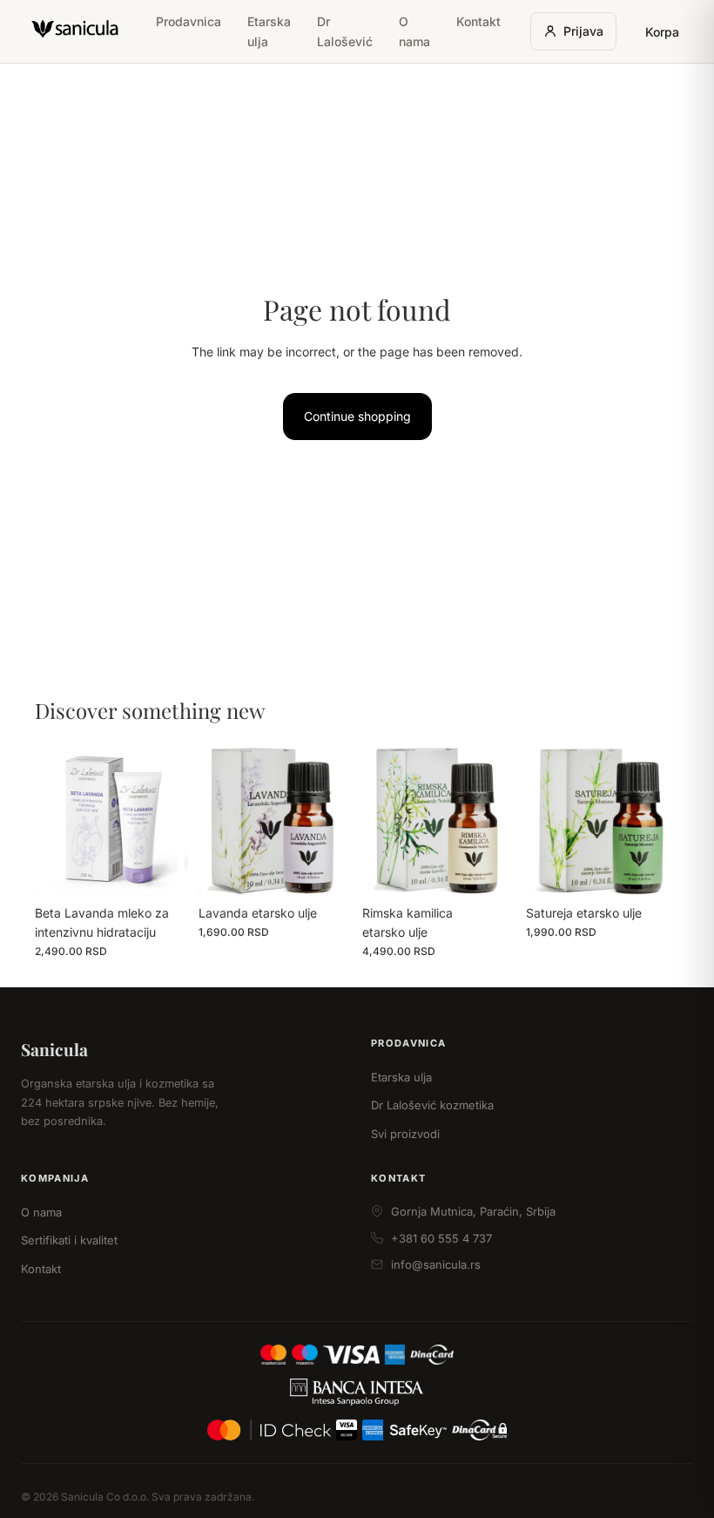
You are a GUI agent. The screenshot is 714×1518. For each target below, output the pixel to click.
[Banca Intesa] (357, 1392)
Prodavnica (188, 21)
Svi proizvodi (405, 1134)
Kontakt (478, 21)
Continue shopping (357, 416)
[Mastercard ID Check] (269, 1430)
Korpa (662, 31)
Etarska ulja (269, 31)
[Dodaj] (161, 869)
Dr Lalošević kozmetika (432, 1105)
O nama (414, 31)
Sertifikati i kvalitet (69, 1240)
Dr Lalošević (345, 31)
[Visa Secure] (346, 1430)
